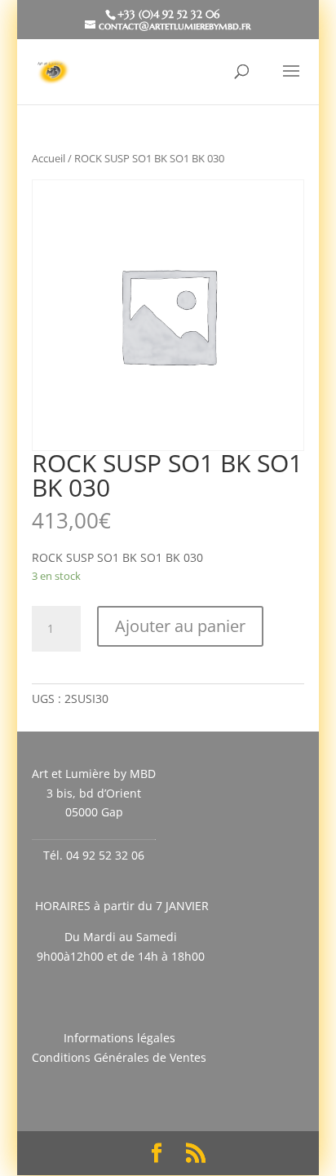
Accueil (48, 158)
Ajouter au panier (180, 626)
